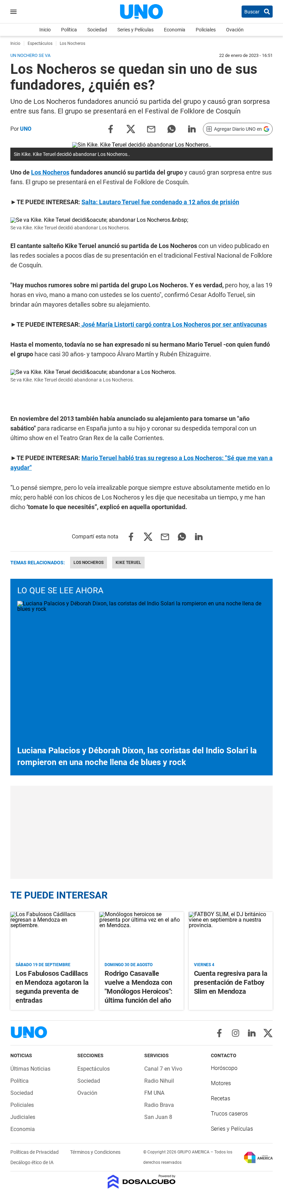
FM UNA (154, 1093)
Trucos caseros (229, 1113)
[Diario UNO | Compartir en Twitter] (131, 128)
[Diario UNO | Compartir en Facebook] (110, 128)
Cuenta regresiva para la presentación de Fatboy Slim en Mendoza (230, 982)
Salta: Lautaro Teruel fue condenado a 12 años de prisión (160, 202)
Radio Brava (159, 1105)
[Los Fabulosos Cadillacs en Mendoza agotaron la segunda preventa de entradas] (52, 935)
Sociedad (97, 29)
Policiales (206, 29)
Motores (221, 1083)
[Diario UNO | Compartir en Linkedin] (192, 128)
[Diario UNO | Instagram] (235, 1033)
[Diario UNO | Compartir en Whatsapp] (171, 128)
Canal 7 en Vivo (163, 1068)
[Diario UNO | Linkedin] (251, 1033)
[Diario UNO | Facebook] (219, 1033)
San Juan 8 (158, 1117)
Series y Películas (135, 29)
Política (69, 29)
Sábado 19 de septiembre (43, 964)
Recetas (220, 1098)
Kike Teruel (128, 562)
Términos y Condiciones (95, 1152)
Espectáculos (93, 1068)
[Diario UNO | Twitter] (268, 1033)
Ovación (235, 29)
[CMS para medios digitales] (142, 1182)
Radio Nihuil (159, 1081)
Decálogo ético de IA (31, 1162)
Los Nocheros (50, 172)
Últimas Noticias (30, 1068)
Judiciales (22, 1117)
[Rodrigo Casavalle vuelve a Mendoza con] (141, 935)
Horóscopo (224, 1068)
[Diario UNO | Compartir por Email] (151, 128)
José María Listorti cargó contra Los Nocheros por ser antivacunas (173, 324)
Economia (174, 29)
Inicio (45, 29)
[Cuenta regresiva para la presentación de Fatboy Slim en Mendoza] (231, 935)
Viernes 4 (204, 964)
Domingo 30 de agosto (129, 964)
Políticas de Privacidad (35, 1152)
